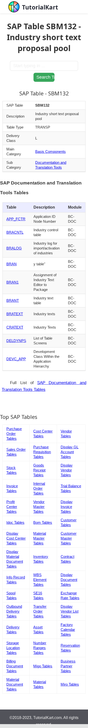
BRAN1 (12, 282)
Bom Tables (42, 522)
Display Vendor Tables (67, 470)
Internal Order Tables (39, 488)
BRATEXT (14, 314)
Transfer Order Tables (39, 611)
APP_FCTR (15, 219)
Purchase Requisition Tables (42, 452)
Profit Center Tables (11, 507)
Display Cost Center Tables (16, 538)
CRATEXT (14, 327)
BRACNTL (14, 232)
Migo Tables (42, 666)
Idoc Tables (15, 522)
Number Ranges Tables (39, 648)
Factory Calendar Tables (68, 629)
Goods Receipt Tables (39, 470)
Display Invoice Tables (67, 507)
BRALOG (14, 248)
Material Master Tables (39, 538)
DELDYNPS (16, 341)
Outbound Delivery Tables (14, 611)
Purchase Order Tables (14, 434)
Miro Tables (70, 684)
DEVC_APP (16, 359)
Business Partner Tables (68, 666)
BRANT (12, 300)
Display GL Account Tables (69, 452)
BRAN (11, 264)
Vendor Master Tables (38, 507)
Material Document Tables (14, 684)
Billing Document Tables (14, 666)
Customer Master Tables (69, 538)
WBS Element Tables (39, 580)
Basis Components (50, 151)
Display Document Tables (69, 580)
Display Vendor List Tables (69, 611)
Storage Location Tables (13, 648)
